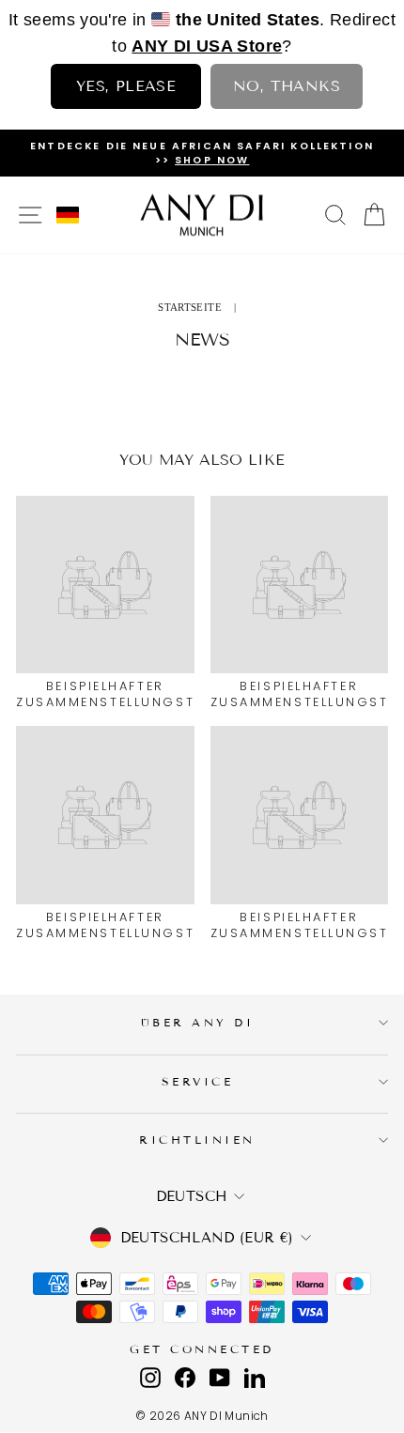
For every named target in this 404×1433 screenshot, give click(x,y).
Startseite (190, 307)
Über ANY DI (198, 1022)
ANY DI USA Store (207, 46)
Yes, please (126, 86)
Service (198, 1081)
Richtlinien (197, 1140)
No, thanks (286, 86)
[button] (68, 215)
